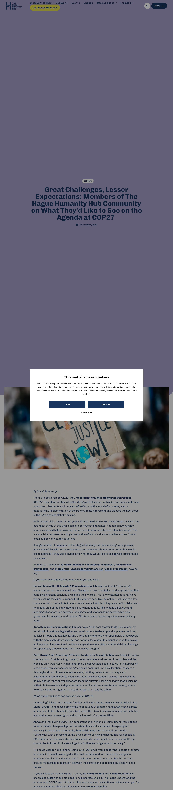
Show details (86, 413)
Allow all (106, 404)
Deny (67, 404)
